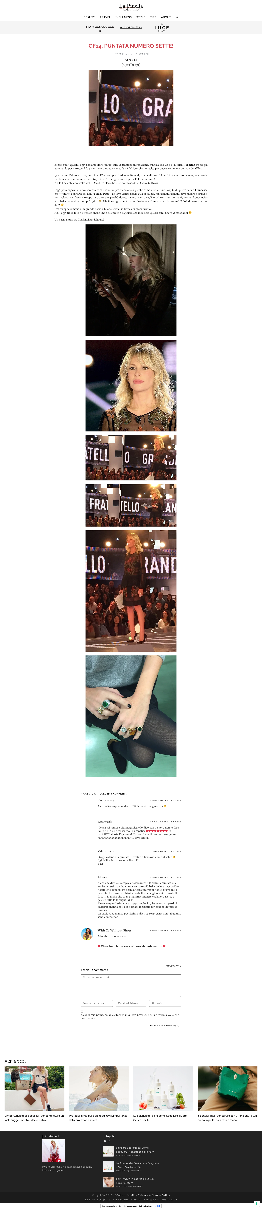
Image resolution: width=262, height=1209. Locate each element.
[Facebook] (105, 1141)
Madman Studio (125, 1195)
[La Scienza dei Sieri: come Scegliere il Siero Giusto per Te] (108, 1166)
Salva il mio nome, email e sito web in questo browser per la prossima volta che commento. (130, 1016)
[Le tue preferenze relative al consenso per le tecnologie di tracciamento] (257, 1204)
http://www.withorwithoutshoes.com (139, 946)
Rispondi (176, 801)
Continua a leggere (53, 1170)
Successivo (173, 966)
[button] (124, 65)
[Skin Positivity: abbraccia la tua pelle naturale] (108, 1182)
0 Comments (137, 1155)
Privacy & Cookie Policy (154, 1195)
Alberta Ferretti (129, 175)
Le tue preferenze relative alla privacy (138, 1206)
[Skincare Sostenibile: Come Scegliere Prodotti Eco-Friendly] (108, 1151)
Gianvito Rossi (149, 183)
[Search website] (177, 17)
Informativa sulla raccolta (111, 1206)
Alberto (103, 877)
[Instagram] (109, 1141)
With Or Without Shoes (114, 930)
